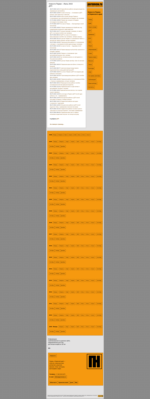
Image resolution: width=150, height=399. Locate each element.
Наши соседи (92, 27)
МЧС (89, 38)
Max (76, 382)
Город (90, 19)
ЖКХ (89, 42)
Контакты (91, 87)
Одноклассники (63, 382)
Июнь (79, 134)
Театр (90, 64)
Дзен (71, 382)
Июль (83, 134)
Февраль (60, 134)
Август (88, 134)
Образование (92, 49)
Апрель (70, 134)
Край (89, 23)
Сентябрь (99, 141)
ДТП (89, 31)
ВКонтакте (53, 382)
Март (65, 134)
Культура (91, 68)
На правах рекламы (94, 76)
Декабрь (63, 146)
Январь (55, 134)
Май (75, 134)
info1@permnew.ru (60, 377)
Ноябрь (57, 146)
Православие (92, 57)
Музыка (90, 61)
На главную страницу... (57, 124)
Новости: (53, 356)
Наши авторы (92, 83)
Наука (90, 46)
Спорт (90, 53)
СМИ (89, 72)
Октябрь (52, 146)
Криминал (91, 34)
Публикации (92, 79)
